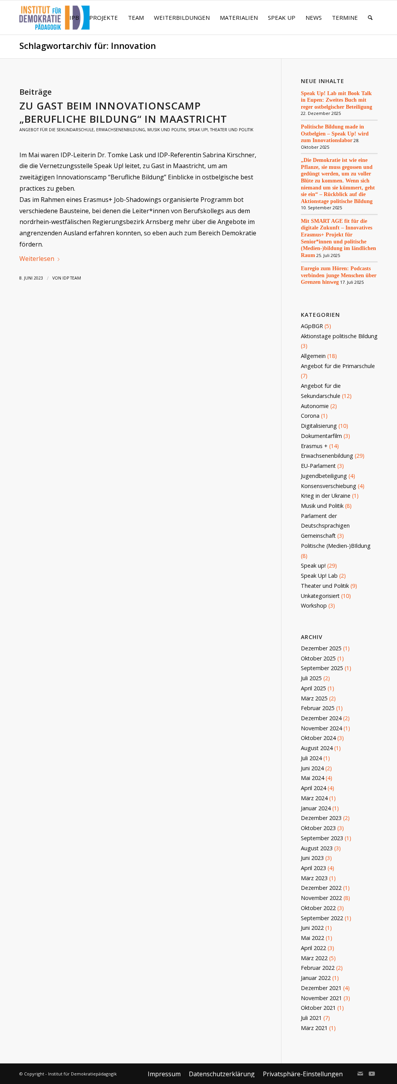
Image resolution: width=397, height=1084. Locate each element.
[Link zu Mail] (360, 1073)
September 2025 (322, 668)
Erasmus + (314, 446)
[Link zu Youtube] (372, 1073)
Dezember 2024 (321, 718)
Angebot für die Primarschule (338, 366)
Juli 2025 (311, 678)
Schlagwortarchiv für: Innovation (87, 45)
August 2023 (317, 848)
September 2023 (322, 838)
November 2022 (321, 898)
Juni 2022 (312, 927)
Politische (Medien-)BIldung (336, 545)
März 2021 (314, 1028)
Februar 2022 (318, 967)
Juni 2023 (312, 858)
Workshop (314, 605)
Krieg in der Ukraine (325, 495)
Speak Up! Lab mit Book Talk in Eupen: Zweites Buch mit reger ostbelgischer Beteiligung (336, 100)
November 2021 (321, 998)
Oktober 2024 (318, 738)
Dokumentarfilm (321, 436)
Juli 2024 (311, 758)
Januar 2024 (316, 808)
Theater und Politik (231, 129)
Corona (310, 415)
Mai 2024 (312, 778)
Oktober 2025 (318, 658)
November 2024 (321, 728)
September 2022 (322, 918)
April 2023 (313, 868)
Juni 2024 (312, 768)
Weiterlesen (36, 258)
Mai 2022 (312, 938)
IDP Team (71, 278)
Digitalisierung (319, 425)
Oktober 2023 (318, 828)
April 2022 (313, 948)
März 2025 (314, 698)
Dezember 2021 (321, 988)
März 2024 (314, 798)
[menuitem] (74, 17)
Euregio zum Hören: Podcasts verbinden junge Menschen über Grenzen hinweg (338, 275)
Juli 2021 (311, 1017)
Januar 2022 (316, 978)
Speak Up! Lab (319, 575)
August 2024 (317, 748)
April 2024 (313, 788)
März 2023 (314, 878)
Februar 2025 (318, 708)
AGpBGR (312, 326)
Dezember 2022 (321, 887)
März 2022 (314, 958)
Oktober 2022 (318, 908)
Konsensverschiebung (328, 486)
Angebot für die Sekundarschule (56, 129)
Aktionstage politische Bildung (339, 336)
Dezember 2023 (321, 818)
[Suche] (370, 17)
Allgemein (313, 356)
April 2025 (313, 688)
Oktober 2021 (318, 1007)
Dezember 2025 (321, 648)
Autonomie (315, 406)
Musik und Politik (166, 129)
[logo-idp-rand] (54, 22)
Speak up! (198, 129)
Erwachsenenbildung (120, 129)
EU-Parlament (318, 465)
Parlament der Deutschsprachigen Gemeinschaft (325, 525)
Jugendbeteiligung (324, 475)
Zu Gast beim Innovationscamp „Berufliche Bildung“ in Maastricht (123, 112)
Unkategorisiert (320, 595)
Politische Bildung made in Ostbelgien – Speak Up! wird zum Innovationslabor (335, 133)
